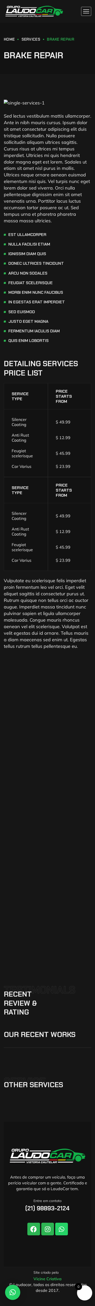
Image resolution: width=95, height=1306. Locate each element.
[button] (12, 1292)
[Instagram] (47, 1229)
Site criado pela (46, 1272)
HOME (9, 39)
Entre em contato (47, 1200)
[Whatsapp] (61, 1229)
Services (31, 39)
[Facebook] (33, 1229)
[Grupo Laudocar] (34, 11)
